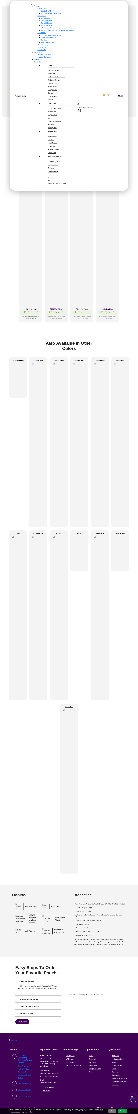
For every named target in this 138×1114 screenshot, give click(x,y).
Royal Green (120, 534)
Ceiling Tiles (42, 8)
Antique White (59, 360)
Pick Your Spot (27, 982)
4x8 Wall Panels (46, 25)
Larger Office (52, 115)
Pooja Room (52, 96)
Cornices (44, 40)
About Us (115, 1056)
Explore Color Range (73, 1065)
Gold (18, 534)
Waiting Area (52, 128)
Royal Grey (69, 707)
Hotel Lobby (52, 146)
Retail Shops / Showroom (57, 183)
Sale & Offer (42, 50)
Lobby (50, 118)
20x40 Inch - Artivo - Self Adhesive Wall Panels (57, 30)
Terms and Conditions (120, 1078)
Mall (49, 180)
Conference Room (54, 108)
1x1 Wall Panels (46, 18)
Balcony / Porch (53, 70)
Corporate (52, 103)
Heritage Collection (44, 55)
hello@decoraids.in (24, 1083)
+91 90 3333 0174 (24, 1096)
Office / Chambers (54, 121)
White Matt (100, 534)
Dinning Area (52, 83)
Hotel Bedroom (53, 143)
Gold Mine (120, 360)
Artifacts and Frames (48, 37)
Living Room (52, 90)
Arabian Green (79, 360)
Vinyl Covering (43, 45)
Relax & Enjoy (26, 1013)
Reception (51, 124)
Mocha (58, 534)
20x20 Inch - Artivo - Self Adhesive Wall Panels (57, 28)
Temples (51, 168)
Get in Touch (22, 1022)
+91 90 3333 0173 (24, 1090)
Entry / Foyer (52, 86)
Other (91, 1072)
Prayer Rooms (53, 165)
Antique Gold (38, 360)
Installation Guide (118, 1059)
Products (37, 6)
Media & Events (117, 1065)
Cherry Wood (100, 360)
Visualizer (37, 59)
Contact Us (116, 1075)
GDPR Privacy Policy (119, 1082)
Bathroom (51, 74)
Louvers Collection (44, 57)
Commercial (53, 172)
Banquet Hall (52, 136)
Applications (38, 62)
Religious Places (55, 156)
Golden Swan (38, 534)
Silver (79, 534)
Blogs (114, 1069)
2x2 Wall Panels (46, 21)
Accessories (42, 33)
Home (50, 65)
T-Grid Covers (43, 47)
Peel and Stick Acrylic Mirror (51, 35)
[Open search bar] (88, 104)
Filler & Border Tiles (48, 42)
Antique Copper (18, 360)
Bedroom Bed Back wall (56, 77)
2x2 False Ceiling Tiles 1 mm (51, 13)
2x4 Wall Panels (46, 23)
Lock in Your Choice (29, 1006)
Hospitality (52, 131)
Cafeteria (51, 140)
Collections (38, 52)
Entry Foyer (52, 111)
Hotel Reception (53, 149)
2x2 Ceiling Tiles (46, 11)
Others (50, 93)
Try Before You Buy (29, 999)
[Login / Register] (112, 96)
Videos (114, 1062)
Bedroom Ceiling (54, 80)
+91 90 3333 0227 (51, 1077)
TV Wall (50, 99)
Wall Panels (42, 16)
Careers (115, 1072)
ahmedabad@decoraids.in (49, 1082)
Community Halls (54, 162)
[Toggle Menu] (31, 4)
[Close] (31, 188)
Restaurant (52, 153)
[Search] (79, 110)
